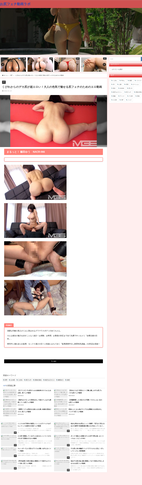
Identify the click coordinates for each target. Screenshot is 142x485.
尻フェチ (28, 380)
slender (122, 88)
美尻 (68, 380)
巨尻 (127, 84)
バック (130, 100)
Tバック (122, 96)
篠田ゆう (60, 380)
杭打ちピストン (49, 380)
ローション (136, 84)
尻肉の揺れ (38, 380)
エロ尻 (13, 380)
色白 (114, 88)
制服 (114, 96)
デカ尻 (131, 96)
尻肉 (138, 96)
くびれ (20, 380)
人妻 (120, 84)
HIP (4, 82)
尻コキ (130, 88)
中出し (123, 80)
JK (113, 84)
